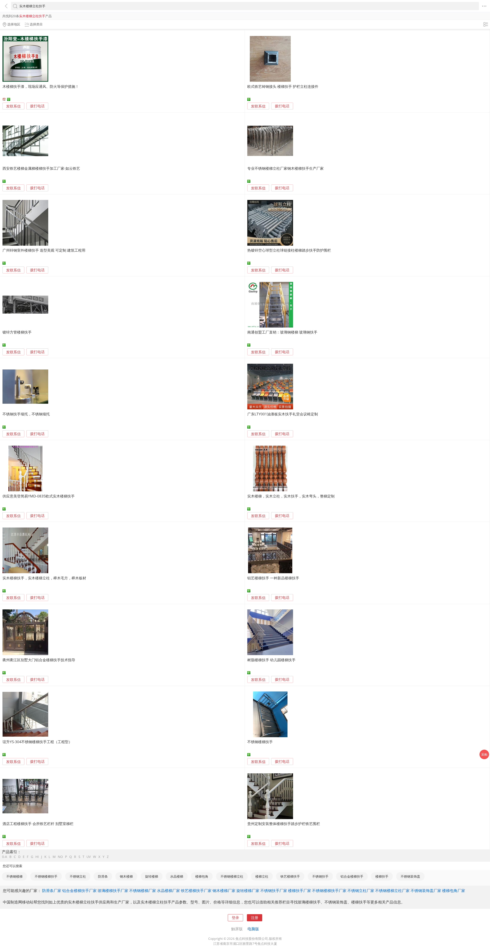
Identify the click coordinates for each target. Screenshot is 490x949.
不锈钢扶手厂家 (273, 890)
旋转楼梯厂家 (247, 890)
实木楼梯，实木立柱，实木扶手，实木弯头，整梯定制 (291, 496)
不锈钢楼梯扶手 (260, 741)
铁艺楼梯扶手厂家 (196, 890)
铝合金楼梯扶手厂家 (79, 890)
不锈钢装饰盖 (410, 876)
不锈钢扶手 (320, 876)
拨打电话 (37, 106)
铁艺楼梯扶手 (290, 876)
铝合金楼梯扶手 (352, 876)
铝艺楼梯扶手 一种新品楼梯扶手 (273, 578)
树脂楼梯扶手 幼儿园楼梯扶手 (271, 659)
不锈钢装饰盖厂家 (426, 890)
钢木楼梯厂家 (223, 890)
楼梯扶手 (381, 876)
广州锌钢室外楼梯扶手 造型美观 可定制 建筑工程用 (43, 250)
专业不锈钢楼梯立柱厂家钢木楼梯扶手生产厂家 (285, 168)
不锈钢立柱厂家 (360, 890)
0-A (4, 856)
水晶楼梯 (176, 876)
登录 (235, 917)
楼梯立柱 (261, 876)
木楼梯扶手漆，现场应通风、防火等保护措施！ (40, 86)
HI (37, 856)
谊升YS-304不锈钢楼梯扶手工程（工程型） (37, 741)
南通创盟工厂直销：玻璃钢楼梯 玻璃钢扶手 (282, 332)
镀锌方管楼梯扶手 (17, 332)
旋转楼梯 (151, 876)
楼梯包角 (201, 876)
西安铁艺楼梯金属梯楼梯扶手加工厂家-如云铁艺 (41, 168)
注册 (254, 917)
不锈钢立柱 (78, 876)
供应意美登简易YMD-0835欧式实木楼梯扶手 (38, 496)
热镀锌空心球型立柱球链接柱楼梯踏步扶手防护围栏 (289, 250)
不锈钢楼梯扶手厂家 (329, 890)
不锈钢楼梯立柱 (231, 876)
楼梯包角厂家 (453, 890)
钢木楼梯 (126, 876)
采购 (484, 754)
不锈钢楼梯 (14, 876)
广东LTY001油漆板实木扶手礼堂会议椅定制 (282, 414)
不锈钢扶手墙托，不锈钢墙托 (26, 414)
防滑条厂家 (51, 890)
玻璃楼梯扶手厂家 (113, 890)
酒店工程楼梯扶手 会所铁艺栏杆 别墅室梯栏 (38, 823)
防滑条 (103, 876)
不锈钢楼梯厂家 (142, 890)
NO (60, 856)
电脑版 (253, 928)
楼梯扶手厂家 (299, 890)
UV (89, 856)
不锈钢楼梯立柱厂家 (392, 890)
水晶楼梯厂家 (168, 890)
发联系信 (13, 106)
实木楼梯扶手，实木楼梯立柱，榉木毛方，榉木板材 (44, 578)
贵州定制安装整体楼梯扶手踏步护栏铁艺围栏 (283, 823)
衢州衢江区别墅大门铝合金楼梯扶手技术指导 (38, 659)
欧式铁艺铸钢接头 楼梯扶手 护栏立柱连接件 (282, 86)
